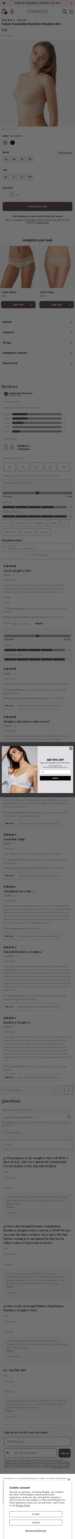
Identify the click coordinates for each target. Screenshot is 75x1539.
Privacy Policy (23, 1505)
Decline (36, 1522)
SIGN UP (55, 778)
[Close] (69, 1479)
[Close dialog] (70, 748)
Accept (35, 1514)
